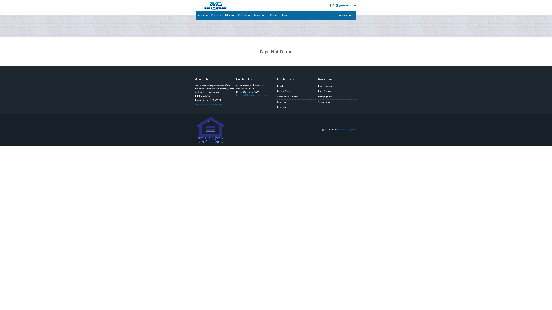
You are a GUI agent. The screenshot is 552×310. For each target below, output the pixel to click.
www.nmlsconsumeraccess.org (208, 105)
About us (203, 15)
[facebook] (330, 6)
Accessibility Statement (288, 97)
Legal (280, 86)
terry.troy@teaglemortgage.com (251, 95)
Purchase (216, 15)
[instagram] (333, 6)
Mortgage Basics (326, 97)
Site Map (281, 102)
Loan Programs (325, 86)
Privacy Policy (283, 91)
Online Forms (324, 102)
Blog (284, 15)
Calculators (244, 15)
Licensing (281, 107)
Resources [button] (259, 15)
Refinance (229, 15)
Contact (274, 15)
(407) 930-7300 (347, 6)
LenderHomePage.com (346, 130)
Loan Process (324, 91)
